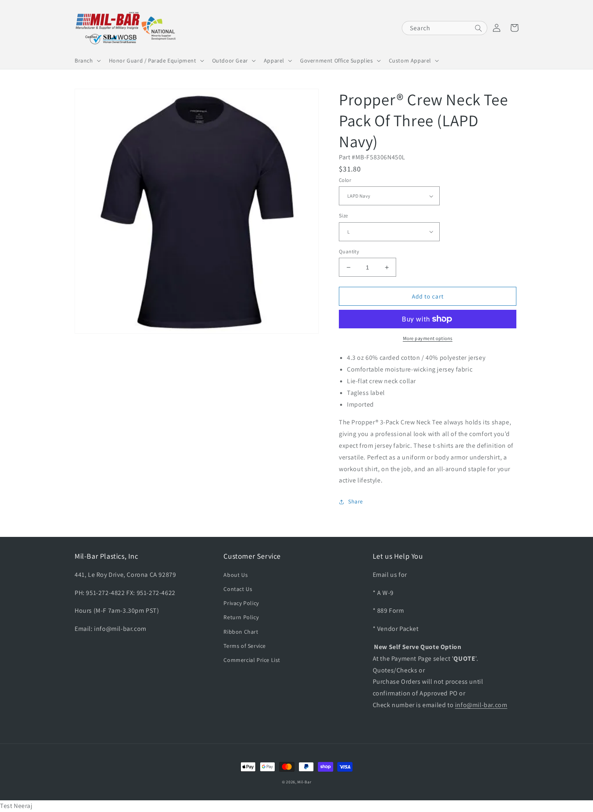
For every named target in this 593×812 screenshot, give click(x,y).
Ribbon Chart (240, 631)
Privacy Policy (241, 603)
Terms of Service (244, 645)
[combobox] (444, 28)
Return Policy (241, 617)
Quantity (349, 251)
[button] (87, 60)
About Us (235, 574)
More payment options (428, 338)
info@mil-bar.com (481, 705)
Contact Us (237, 589)
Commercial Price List (251, 660)
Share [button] (355, 501)
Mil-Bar (304, 782)
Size (343, 215)
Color (345, 180)
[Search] (478, 28)
